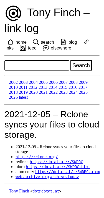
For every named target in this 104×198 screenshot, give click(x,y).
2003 (23, 82)
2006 (53, 82)
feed (32, 48)
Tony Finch (19, 191)
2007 (63, 82)
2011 (23, 87)
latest (23, 97)
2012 (33, 87)
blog (73, 42)
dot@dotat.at (45, 191)
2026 (13, 97)
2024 (73, 92)
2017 (82, 87)
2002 (13, 82)
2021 (43, 92)
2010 (13, 87)
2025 (83, 92)
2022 (53, 92)
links (9, 48)
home (21, 42)
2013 (43, 87)
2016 (73, 87)
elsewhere (61, 48)
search (47, 42)
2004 (33, 82)
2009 (83, 82)
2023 (63, 92)
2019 (23, 92)
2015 (63, 87)
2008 (73, 82)
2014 (53, 87)
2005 (43, 82)
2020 (33, 92)
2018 (13, 92)
